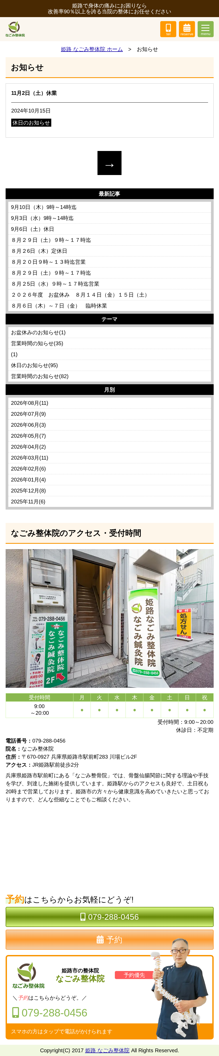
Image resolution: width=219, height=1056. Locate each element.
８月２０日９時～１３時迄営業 (48, 262)
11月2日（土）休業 (34, 93)
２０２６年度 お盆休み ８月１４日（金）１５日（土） (80, 295)
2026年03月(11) (29, 458)
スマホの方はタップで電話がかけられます (61, 1031)
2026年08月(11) (29, 403)
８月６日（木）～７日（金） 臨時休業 (59, 306)
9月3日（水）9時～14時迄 (42, 218)
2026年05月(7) (28, 436)
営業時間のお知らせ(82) (40, 376)
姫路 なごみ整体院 (107, 1050)
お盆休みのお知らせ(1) (38, 332)
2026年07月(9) (28, 414)
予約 (114, 939)
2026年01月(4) (28, 480)
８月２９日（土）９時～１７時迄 (51, 240)
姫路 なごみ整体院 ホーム (92, 49)
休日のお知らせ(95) (34, 365)
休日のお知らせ (31, 123)
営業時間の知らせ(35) (37, 343)
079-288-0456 (113, 917)
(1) (14, 354)
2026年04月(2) (28, 447)
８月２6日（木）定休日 (39, 251)
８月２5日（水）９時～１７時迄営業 (55, 284)
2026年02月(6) (28, 469)
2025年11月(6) (28, 501)
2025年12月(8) (28, 491)
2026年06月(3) (28, 425)
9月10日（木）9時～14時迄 (44, 207)
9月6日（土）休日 (32, 229)
